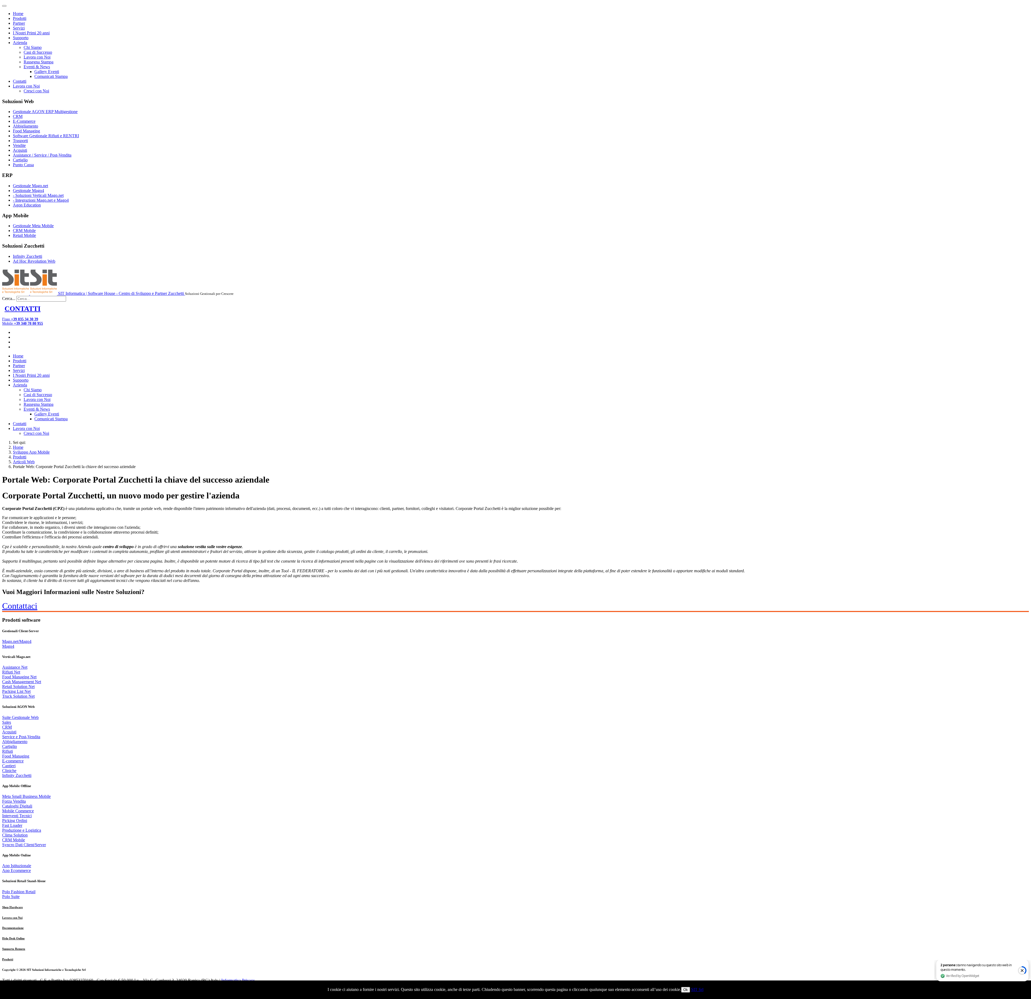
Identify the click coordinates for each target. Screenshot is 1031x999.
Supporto (20, 37)
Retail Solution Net (18, 686)
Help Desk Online (13, 938)
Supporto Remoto (13, 948)
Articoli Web (24, 461)
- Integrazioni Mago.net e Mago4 (41, 200)
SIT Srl (697, 989)
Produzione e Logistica (21, 830)
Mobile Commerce (18, 811)
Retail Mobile (24, 235)
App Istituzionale (16, 865)
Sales (6, 722)
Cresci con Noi (36, 91)
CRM (18, 116)
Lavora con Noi (37, 57)
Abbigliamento (25, 126)
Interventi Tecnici (17, 815)
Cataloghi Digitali (17, 806)
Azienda (20, 42)
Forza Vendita (14, 801)
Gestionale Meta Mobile (33, 225)
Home (18, 13)
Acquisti (20, 150)
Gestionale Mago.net (30, 185)
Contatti (19, 81)
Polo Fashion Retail (18, 891)
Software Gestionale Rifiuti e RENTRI (46, 135)
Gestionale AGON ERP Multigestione (45, 111)
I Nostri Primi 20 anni (31, 33)
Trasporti (20, 140)
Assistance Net (14, 667)
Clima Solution (15, 835)
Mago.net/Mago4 (16, 641)
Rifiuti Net (11, 672)
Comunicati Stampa (51, 76)
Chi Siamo (33, 47)
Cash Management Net (21, 681)
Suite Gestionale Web (20, 717)
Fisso (20, 319)
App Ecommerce (16, 870)
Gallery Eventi (46, 71)
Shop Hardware (12, 907)
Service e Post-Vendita (21, 736)
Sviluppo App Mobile (31, 452)
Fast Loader (12, 825)
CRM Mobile (24, 230)
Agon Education (27, 205)
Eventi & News (37, 66)
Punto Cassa (23, 164)
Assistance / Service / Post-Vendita (42, 155)
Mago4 (8, 646)
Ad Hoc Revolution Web (34, 261)
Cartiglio (20, 160)
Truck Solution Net (18, 696)
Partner (19, 23)
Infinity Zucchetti (27, 256)
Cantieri (9, 765)
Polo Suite (11, 896)
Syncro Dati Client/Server (24, 844)
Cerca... (8, 298)
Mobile (22, 323)
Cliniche (9, 770)
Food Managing (26, 131)
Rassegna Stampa (38, 62)
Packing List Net (16, 691)
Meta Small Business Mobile (26, 796)
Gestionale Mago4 (28, 190)
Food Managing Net (19, 677)
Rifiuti (7, 751)
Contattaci (19, 606)
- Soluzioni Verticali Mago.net (38, 195)
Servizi (19, 28)
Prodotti (19, 18)
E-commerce (13, 761)
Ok (685, 990)
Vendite (19, 145)
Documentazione (13, 927)
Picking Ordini (14, 820)
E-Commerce (24, 121)
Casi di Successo (38, 52)
